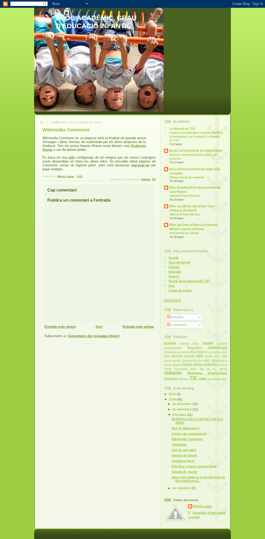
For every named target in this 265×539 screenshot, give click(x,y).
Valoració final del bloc (185, 195)
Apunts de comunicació (189, 433)
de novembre (182, 409)
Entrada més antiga (138, 327)
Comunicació (217, 347)
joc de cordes (172, 360)
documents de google (177, 352)
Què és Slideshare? (186, 428)
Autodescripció (183, 461)
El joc (208, 352)
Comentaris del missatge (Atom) (93, 336)
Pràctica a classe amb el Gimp (194, 466)
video (203, 378)
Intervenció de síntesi (184, 233)
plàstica (198, 364)
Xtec (171, 285)
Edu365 (174, 267)
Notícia (187, 364)
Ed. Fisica (197, 351)
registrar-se (140, 165)
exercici (189, 355)
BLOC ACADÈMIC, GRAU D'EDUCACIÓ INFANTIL (96, 22)
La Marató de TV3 (182, 128)
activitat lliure (189, 343)
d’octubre (179, 414)
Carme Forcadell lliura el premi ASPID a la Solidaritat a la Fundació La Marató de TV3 (196, 136)
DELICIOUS (172, 300)
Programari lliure (185, 368)
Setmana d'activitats (207, 373)
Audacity (222, 343)
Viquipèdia (214, 379)
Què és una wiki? (184, 450)
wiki (71, 157)
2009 (173, 399)
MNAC (207, 360)
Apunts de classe (184, 471)
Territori (184, 379)
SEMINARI (173, 373)
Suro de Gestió (179, 262)
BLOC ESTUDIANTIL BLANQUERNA (196, 150)
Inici (99, 327)
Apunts (145, 179)
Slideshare (171, 378)
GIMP (199, 355)
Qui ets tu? (208, 368)
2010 (173, 394)
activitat (170, 343)
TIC (154, 179)
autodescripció (173, 347)
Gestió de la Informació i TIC (189, 281)
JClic (224, 356)
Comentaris (178, 325)
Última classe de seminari (187, 177)
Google (173, 257)
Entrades (176, 317)
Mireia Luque (202, 506)
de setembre (182, 488)
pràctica (211, 364)
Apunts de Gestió (184, 455)
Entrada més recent (60, 327)
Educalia (174, 271)
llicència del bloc (192, 360)
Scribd (223, 368)
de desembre (182, 404)
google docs (212, 356)
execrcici (177, 355)
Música (177, 364)
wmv (223, 379)
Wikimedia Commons (187, 439)
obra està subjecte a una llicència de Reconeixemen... (198, 479)
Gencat (173, 276)
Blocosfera (194, 347)
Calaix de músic (180, 290)
